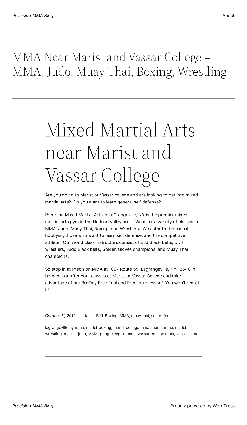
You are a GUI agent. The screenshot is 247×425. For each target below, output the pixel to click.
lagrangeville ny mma (64, 327)
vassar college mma (156, 333)
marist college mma (131, 327)
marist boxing (98, 327)
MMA (124, 315)
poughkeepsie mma (118, 333)
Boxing (111, 315)
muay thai (140, 315)
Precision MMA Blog (32, 15)
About (228, 15)
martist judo (75, 333)
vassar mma (187, 333)
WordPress (224, 405)
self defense (162, 315)
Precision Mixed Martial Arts (74, 214)
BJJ (99, 315)
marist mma (162, 327)
